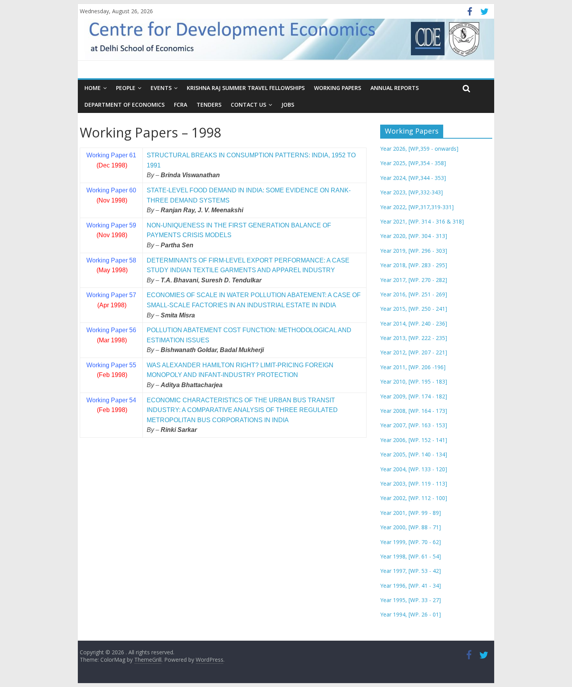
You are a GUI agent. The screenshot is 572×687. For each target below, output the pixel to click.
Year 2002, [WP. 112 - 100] (413, 498)
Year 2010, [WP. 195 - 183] (413, 381)
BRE (196, 155)
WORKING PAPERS (337, 88)
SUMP (249, 155)
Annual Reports (394, 88)
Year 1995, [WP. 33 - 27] (410, 600)
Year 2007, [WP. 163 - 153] (413, 425)
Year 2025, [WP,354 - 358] (413, 163)
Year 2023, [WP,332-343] (411, 192)
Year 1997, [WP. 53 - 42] (410, 570)
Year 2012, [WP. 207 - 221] (413, 352)
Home (92, 88)
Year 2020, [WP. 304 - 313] (413, 236)
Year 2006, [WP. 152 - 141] (413, 440)
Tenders (209, 104)
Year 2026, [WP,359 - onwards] (419, 148)
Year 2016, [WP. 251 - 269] (413, 294)
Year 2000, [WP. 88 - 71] (410, 527)
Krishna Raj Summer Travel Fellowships (246, 88)
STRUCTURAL (168, 155)
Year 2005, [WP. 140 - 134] (413, 454)
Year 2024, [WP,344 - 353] (413, 177)
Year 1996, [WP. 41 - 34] (410, 585)
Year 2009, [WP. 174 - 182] (413, 396)
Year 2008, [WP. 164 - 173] (413, 410)
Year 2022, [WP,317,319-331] (417, 207)
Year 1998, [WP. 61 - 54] (410, 556)
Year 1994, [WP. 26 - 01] (410, 614)
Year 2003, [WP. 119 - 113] (413, 483)
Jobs (287, 104)
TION (266, 155)
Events (161, 88)
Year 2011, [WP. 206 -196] (413, 367)
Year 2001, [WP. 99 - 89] (410, 512)
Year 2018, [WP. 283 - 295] (413, 265)
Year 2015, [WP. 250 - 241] (413, 308)
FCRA (180, 104)
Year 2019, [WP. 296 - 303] (413, 250)
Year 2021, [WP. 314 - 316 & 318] (422, 221)
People (125, 88)
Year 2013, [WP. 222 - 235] (413, 338)
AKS (210, 155)
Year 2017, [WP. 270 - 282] (413, 280)
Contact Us (248, 104)
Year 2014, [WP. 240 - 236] (413, 323)
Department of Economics (124, 104)
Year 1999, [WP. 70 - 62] (410, 542)
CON (232, 155)
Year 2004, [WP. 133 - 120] (413, 469)
